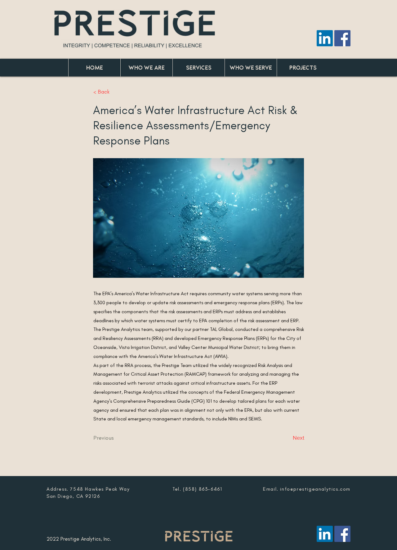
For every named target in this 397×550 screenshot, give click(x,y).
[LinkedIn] (325, 38)
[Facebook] (342, 38)
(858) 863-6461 (202, 489)
